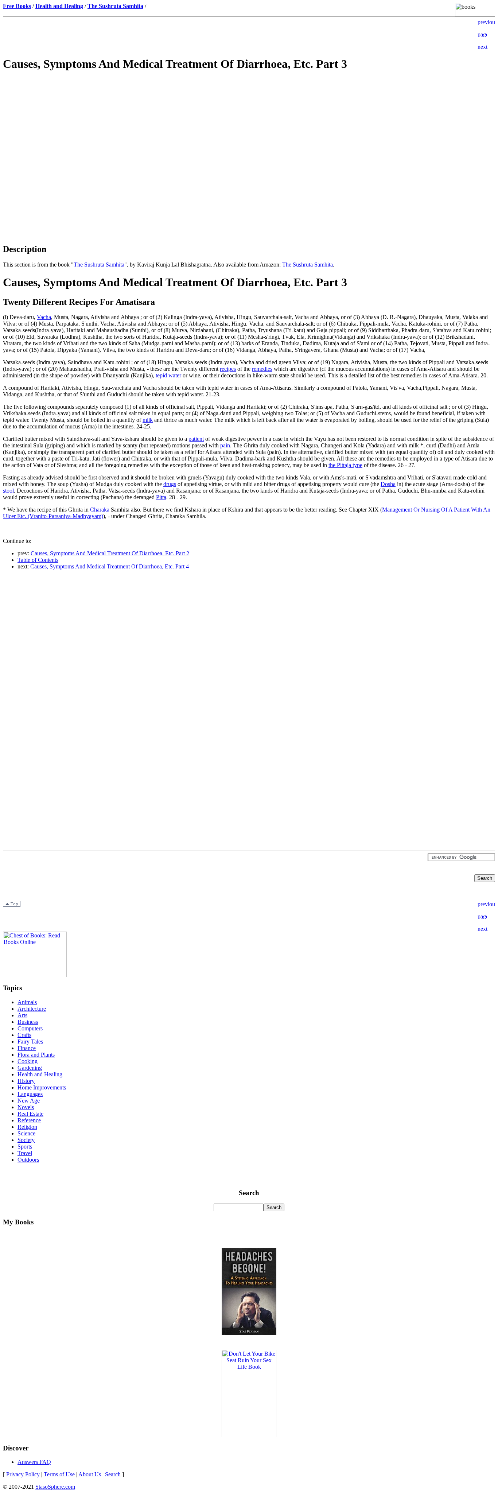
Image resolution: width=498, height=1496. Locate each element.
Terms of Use (59, 1474)
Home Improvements (41, 1087)
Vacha (44, 317)
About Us (89, 1474)
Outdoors (28, 1160)
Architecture (31, 1009)
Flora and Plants (36, 1055)
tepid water (168, 375)
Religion (27, 1127)
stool (8, 490)
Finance (26, 1048)
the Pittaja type (345, 465)
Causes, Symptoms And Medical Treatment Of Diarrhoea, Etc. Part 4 (109, 566)
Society (26, 1140)
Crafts (24, 1035)
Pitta (161, 497)
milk (148, 420)
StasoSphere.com (55, 1487)
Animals (27, 1002)
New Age (28, 1100)
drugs (169, 484)
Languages (30, 1094)
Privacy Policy (23, 1474)
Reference (29, 1120)
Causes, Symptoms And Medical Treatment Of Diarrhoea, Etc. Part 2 (110, 553)
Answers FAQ (34, 1462)
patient (196, 439)
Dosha (388, 484)
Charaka (99, 509)
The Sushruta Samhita (99, 264)
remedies (262, 369)
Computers (30, 1028)
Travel (24, 1153)
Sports (24, 1146)
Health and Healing (39, 1074)
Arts (22, 1015)
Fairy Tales (30, 1041)
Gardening (29, 1068)
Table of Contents (37, 560)
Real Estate (30, 1114)
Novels (25, 1107)
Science (26, 1133)
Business (27, 1022)
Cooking (27, 1061)
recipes (228, 369)
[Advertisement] (249, 130)
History (26, 1081)
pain (225, 445)
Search (113, 1474)
